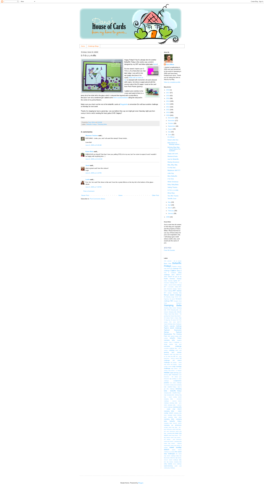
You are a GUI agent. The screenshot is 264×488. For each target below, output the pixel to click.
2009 (168, 115)
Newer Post (85, 195)
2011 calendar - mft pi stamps (173, 261)
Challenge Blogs (93, 46)
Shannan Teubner (91, 135)
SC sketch (172, 299)
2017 (168, 92)
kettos (177, 354)
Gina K (179, 270)
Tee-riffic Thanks (173, 196)
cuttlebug (171, 350)
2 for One (171, 179)
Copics (173, 271)
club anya (178, 344)
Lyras (175, 281)
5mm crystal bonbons (120, 97)
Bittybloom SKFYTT (174, 170)
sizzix (175, 384)
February (171, 210)
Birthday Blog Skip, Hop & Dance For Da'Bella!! (174, 149)
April (169, 205)
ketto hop (172, 354)
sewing (171, 384)
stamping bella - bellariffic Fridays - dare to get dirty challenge (173, 386)
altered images (175, 336)
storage (166, 427)
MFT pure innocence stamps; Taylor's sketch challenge (173, 288)
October (171, 123)
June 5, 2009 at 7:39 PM (93, 187)
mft (174, 356)
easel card (178, 350)
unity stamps (168, 464)
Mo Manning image (169, 297)
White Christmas (173, 182)
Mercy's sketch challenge (173, 295)
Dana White (170, 64)
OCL (180, 297)
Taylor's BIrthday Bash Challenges (173, 324)
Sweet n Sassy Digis (176, 318)
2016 (168, 95)
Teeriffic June (172, 198)
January (171, 213)
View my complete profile (172, 82)
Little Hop (171, 173)
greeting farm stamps (173, 352)
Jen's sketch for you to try (173, 276)
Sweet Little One (173, 140)
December (171, 118)
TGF (177, 320)
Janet (87, 165)
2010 (168, 112)
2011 (168, 109)
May (169, 202)
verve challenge (177, 463)
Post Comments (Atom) (97, 199)
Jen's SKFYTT (176, 274)
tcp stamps (172, 451)
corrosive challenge (173, 346)
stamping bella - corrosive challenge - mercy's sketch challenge (173, 401)
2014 (168, 101)
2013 (168, 104)
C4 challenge (174, 268)
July (169, 132)
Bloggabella (124, 104)
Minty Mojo (171, 193)
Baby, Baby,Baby (173, 184)
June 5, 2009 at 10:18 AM (93, 159)
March (170, 208)
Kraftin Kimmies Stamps (173, 278)
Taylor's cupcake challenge (173, 326)
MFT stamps (177, 291)
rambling (174, 378)
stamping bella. (169, 419)
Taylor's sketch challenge (173, 328)
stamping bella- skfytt (175, 417)
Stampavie (179, 303)
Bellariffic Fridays (91, 124)
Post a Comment (88, 191)
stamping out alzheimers (173, 425)
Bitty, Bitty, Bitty (172, 165)
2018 (168, 90)
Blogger (140, 483)
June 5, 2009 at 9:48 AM (93, 145)
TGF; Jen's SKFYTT (175, 322)
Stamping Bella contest (170, 308)
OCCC (176, 297)
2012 (168, 107)
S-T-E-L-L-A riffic (173, 190)
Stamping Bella (102, 124)
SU (171, 301)
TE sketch (173, 320)
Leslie (87, 179)
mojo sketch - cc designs (175, 370)
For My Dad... (172, 167)
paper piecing (174, 372)
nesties (167, 373)
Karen (155, 64)
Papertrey (166, 299)
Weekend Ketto (173, 156)
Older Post (155, 195)
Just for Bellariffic (173, 159)
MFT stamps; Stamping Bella (173, 292)
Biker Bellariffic (172, 176)
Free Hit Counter (169, 250)
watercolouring (168, 466)
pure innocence (173, 374)
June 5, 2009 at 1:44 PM (93, 173)
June (170, 134)
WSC (169, 336)
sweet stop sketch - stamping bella (173, 441)
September (172, 126)
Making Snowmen (173, 162)
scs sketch (167, 384)
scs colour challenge (176, 382)
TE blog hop (167, 320)
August (170, 129)
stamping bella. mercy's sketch (173, 423)
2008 (168, 217)
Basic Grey (167, 263)
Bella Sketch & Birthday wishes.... (174, 143)
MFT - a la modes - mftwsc (171, 286)
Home (83, 46)
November (171, 120)
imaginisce (166, 354)
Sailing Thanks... (173, 187)
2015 (168, 98)
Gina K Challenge (170, 272)
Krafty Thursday (168, 280)
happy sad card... (173, 153)
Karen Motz (89, 151)
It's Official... (172, 137)
